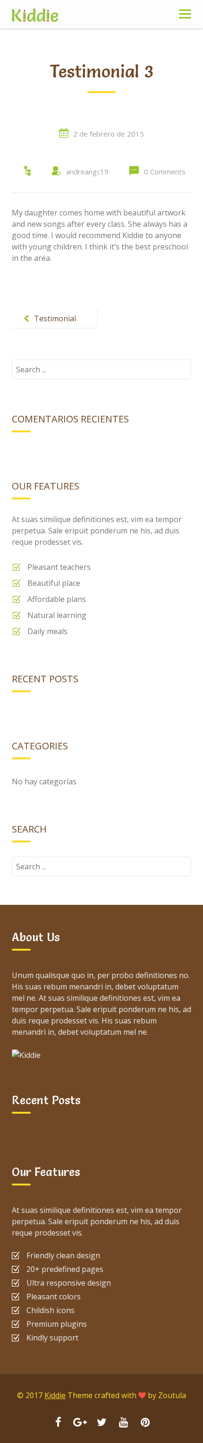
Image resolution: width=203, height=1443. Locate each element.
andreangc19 (87, 171)
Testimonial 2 (55, 326)
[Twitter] (101, 1423)
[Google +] (79, 1423)
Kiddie (55, 1395)
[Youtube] (123, 1423)
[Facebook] (58, 1423)
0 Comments (165, 171)
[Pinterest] (144, 1423)
